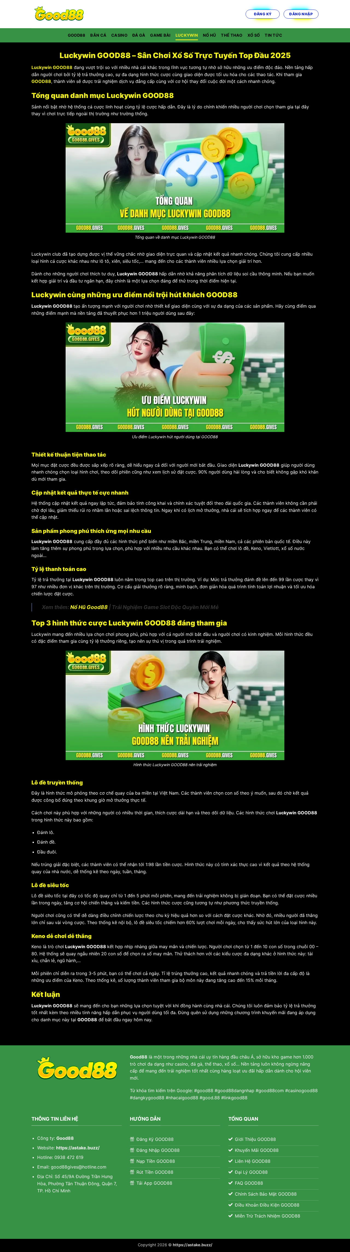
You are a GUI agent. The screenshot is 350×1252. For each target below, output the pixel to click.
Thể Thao (231, 35)
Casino (119, 35)
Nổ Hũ (209, 35)
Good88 (77, 35)
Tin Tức (273, 35)
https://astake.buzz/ (78, 1147)
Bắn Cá (98, 35)
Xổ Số (253, 35)
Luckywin (187, 35)
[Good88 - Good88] (58, 14)
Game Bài (160, 35)
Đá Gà (138, 35)
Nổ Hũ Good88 (89, 607)
